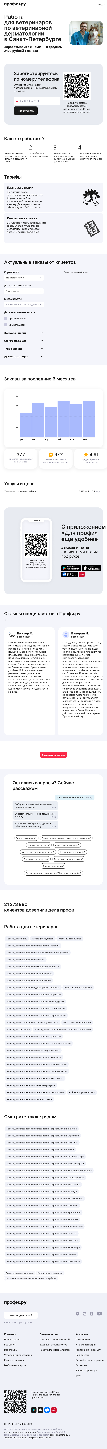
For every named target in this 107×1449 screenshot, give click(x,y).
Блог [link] (78, 1375)
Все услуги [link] (10, 1344)
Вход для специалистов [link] (53, 1344)
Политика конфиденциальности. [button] (34, 1437)
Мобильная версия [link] (15, 1365)
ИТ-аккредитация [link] (86, 1344)
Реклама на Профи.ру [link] (88, 1349)
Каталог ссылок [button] (13, 1360)
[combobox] (24, 304)
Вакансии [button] (81, 1365)
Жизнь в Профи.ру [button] (86, 1370)
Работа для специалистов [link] (55, 1349)
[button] (24, 333)
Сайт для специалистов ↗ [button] (55, 1339)
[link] (71, 568)
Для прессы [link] (82, 1355)
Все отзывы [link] (10, 1349)
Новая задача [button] (12, 1339)
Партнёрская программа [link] (90, 1360)
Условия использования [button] (18, 1355)
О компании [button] (83, 1339)
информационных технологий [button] (20, 1432)
